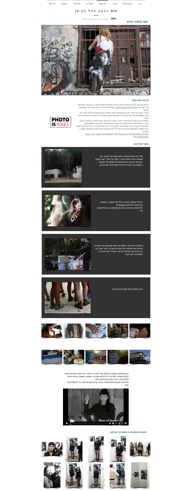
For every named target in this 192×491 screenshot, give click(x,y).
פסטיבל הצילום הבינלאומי (126, 107)
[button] (127, 2)
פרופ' (113, 11)
